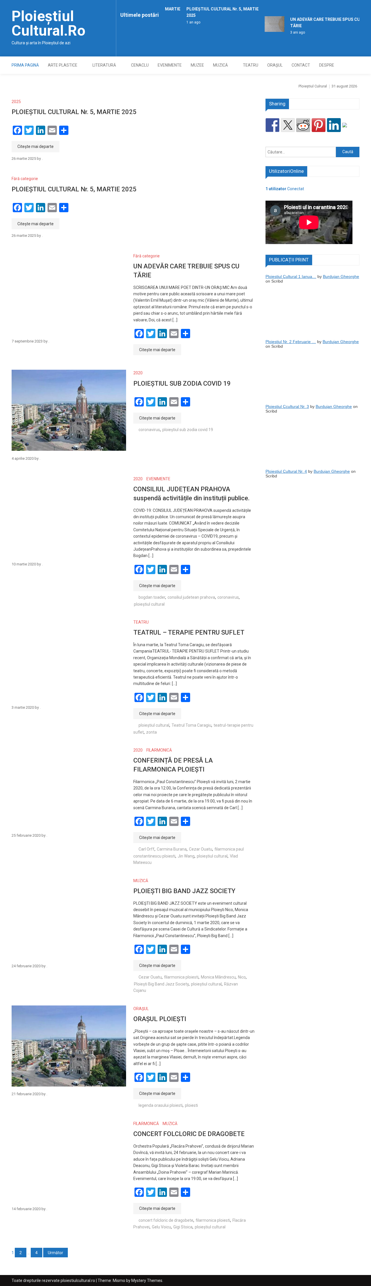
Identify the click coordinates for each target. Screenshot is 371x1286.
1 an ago (188, 22)
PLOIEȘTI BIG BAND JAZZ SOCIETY (184, 891)
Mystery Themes (146, 1280)
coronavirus (149, 429)
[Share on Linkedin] (334, 125)
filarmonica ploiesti (181, 977)
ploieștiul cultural (149, 604)
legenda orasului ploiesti (161, 1105)
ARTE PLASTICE (62, 65)
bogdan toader (152, 597)
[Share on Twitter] (288, 125)
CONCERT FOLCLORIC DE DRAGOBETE (189, 1133)
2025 (16, 101)
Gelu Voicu (161, 1227)
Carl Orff (146, 849)
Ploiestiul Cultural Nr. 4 (286, 471)
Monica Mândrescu (218, 977)
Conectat (284, 188)
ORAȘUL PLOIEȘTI (159, 1019)
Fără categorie (25, 178)
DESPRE (326, 65)
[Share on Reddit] (303, 125)
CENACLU (140, 65)
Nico (242, 977)
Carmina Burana (172, 849)
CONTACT (301, 65)
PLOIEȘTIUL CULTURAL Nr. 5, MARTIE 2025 (74, 112)
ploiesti (191, 1105)
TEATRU (250, 65)
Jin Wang (186, 856)
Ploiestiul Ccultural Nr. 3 (287, 406)
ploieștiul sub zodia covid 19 (187, 429)
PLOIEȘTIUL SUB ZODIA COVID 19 (182, 383)
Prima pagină (25, 65)
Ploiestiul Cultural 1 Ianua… (290, 276)
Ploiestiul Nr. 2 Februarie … (290, 341)
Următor (55, 1252)
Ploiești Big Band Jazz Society (161, 984)
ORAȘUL (275, 65)
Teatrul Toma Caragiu (191, 725)
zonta (151, 732)
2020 (138, 373)
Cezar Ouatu (200, 849)
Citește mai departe (35, 146)
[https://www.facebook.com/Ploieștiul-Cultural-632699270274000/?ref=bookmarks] (272, 125)
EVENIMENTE (170, 65)
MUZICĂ (220, 65)
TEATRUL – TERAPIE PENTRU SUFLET (188, 632)
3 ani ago (292, 32)
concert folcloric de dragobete (166, 1220)
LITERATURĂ (104, 65)
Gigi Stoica (182, 1227)
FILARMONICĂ (159, 750)
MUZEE (197, 65)
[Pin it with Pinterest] (318, 125)
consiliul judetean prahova (191, 597)
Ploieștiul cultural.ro (49, 23)
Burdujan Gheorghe (341, 276)
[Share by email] (349, 130)
